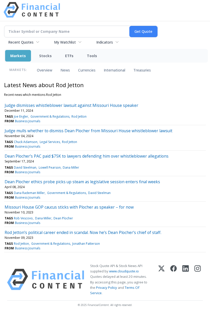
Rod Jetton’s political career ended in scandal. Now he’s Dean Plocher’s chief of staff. (83, 232)
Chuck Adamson (25, 142)
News (65, 70)
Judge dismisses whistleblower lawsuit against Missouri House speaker (71, 105)
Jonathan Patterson (86, 243)
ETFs (69, 55)
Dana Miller (71, 167)
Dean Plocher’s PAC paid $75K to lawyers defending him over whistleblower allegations (87, 156)
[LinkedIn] (185, 279)
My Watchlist (65, 42)
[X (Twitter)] (161, 279)
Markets (18, 55)
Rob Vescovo (23, 218)
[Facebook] (173, 279)
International (114, 70)
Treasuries (142, 70)
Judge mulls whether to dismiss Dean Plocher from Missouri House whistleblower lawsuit (88, 131)
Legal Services (50, 142)
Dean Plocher (63, 218)
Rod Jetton (79, 116)
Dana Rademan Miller (29, 193)
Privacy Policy (106, 287)
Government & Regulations (49, 116)
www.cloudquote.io (124, 271)
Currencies (87, 70)
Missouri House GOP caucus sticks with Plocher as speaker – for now (69, 207)
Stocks (45, 55)
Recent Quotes (21, 42)
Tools (92, 55)
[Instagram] (197, 279)
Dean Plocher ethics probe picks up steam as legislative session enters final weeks (82, 182)
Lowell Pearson (50, 167)
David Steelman (25, 167)
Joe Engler (21, 116)
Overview (44, 70)
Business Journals (27, 121)
